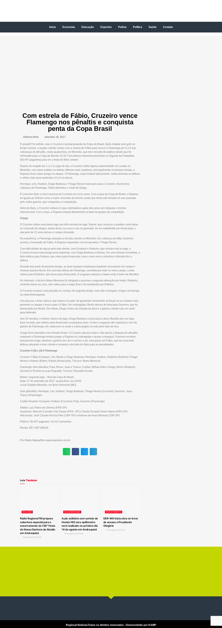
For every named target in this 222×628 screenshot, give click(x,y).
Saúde (153, 27)
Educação (87, 27)
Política (137, 27)
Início (52, 27)
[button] (66, 451)
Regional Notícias (77, 625)
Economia (68, 27)
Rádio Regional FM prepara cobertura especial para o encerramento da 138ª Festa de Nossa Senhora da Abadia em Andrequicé (37, 526)
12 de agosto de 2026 (73, 533)
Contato (168, 27)
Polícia (122, 27)
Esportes (106, 27)
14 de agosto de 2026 (31, 537)
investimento (113, 512)
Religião (27, 512)
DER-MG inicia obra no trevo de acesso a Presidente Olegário (120, 522)
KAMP (152, 625)
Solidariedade (72, 512)
